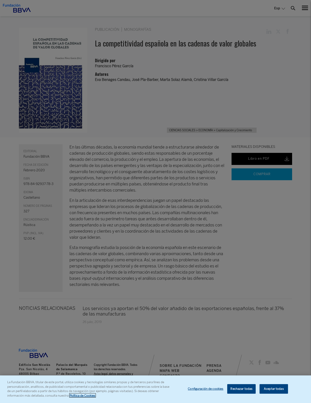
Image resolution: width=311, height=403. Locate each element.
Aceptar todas (274, 389)
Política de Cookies (82, 395)
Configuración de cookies (205, 389)
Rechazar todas (241, 389)
